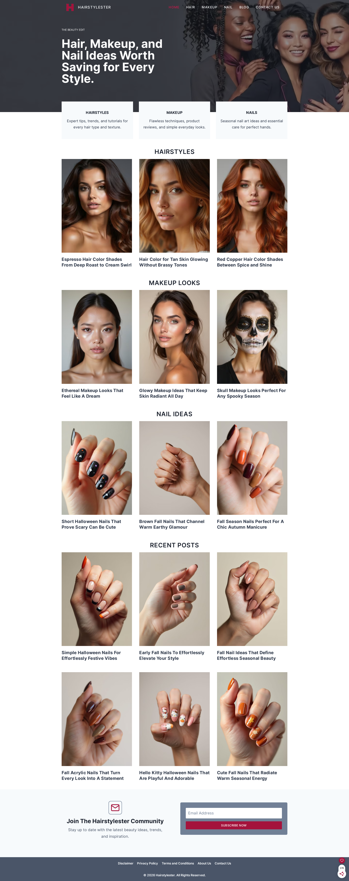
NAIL (228, 7)
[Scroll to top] (330, 874)
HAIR (190, 7)
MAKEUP (209, 7)
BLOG (244, 7)
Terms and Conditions (178, 863)
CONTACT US (268, 7)
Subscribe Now (234, 825)
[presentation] (97, 206)
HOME (174, 7)
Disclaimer (125, 863)
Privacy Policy (147, 863)
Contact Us (223, 863)
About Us (204, 863)
